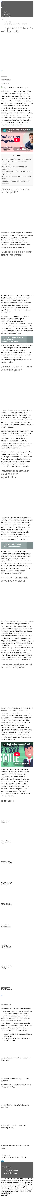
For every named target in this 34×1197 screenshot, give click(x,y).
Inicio (5, 12)
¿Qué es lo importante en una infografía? (17, 159)
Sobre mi (7, 14)
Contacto (7, 16)
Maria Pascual (6, 80)
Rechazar (3, 1193)
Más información (25, 1191)
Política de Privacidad (12, 1170)
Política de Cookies (11, 1173)
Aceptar (9, 1193)
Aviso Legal (9, 1172)
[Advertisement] (17, 52)
